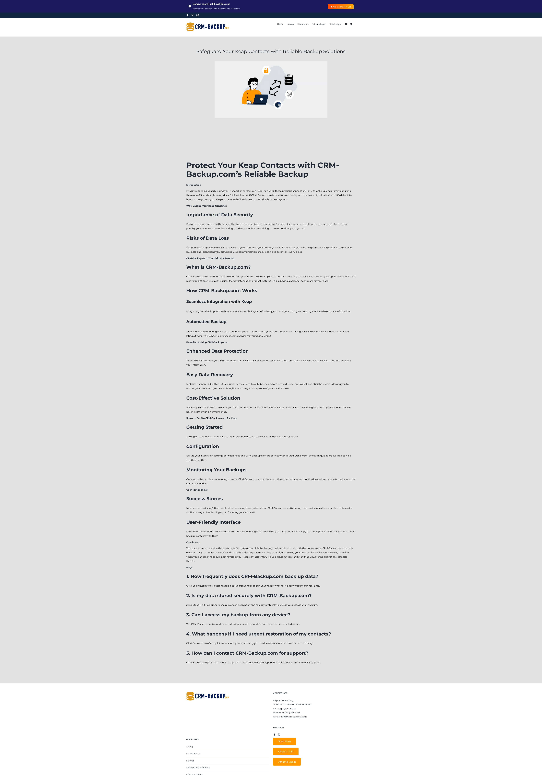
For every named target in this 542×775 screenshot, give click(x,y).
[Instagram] (197, 15)
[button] (351, 24)
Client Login (286, 751)
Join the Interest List (342, 7)
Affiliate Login (287, 761)
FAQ (190, 746)
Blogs (191, 760)
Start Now (284, 741)
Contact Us (194, 753)
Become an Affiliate (199, 767)
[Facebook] (187, 15)
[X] (192, 15)
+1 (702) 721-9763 (291, 712)
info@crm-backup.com (294, 716)
